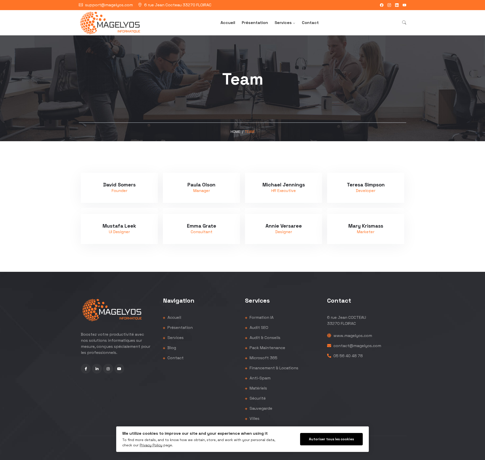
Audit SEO (258, 327)
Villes (254, 418)
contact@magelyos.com (356, 345)
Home (235, 131)
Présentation (255, 22)
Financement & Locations (273, 368)
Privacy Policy (151, 445)
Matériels (258, 388)
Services (283, 22)
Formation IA (261, 317)
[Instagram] (389, 5)
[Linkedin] (397, 5)
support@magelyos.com (109, 5)
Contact (310, 22)
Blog (171, 347)
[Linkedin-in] (97, 369)
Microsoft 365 (263, 357)
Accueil (228, 22)
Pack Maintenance (267, 347)
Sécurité (257, 398)
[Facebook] (381, 5)
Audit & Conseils (264, 337)
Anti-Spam (260, 378)
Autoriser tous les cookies (331, 439)
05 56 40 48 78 (347, 355)
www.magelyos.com (352, 335)
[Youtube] (404, 5)
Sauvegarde (260, 408)
